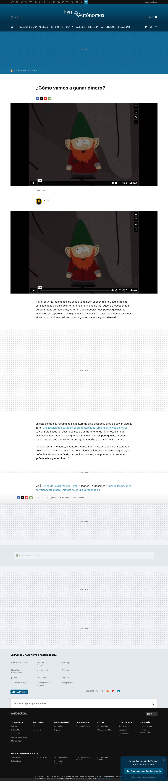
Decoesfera (123, 730)
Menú (18, 17)
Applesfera (15, 733)
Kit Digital (57, 27)
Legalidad (124, 27)
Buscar (152, 703)
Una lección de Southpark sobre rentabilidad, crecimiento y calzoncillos (85, 427)
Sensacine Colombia (58, 762)
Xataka (14, 726)
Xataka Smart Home (19, 737)
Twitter (151, 26)
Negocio (65, 678)
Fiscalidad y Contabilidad (33, 27)
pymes (14, 678)
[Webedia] (18, 713)
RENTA (69, 27)
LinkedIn (119, 690)
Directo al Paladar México (83, 758)
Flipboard (146, 26)
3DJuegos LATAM (40, 757)
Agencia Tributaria (87, 27)
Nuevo (149, 17)
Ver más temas (19, 692)
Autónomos (108, 27)
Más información (103, 778)
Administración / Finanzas (43, 663)
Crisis (34, 71)
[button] (46, 200)
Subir (149, 714)
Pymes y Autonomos (84, 13)
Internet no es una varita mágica (81, 489)
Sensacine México (61, 757)
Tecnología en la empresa (43, 684)
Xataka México (17, 757)
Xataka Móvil (16, 730)
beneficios (79, 498)
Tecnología (66, 670)
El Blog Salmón (146, 726)
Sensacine (58, 726)
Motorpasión (102, 726)
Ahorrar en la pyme (19, 683)
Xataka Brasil (16, 761)
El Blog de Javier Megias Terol (59, 485)
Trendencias (124, 726)
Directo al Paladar (83, 726)
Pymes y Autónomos (145, 731)
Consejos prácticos (19, 662)
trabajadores (67, 683)
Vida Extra (37, 730)
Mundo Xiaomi (17, 741)
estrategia (66, 498)
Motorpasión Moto (105, 730)
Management (51, 498)
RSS (108, 690)
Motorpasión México (102, 758)
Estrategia (66, 662)
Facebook (156, 26)
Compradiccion (125, 733)
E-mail (49, 98)
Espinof (57, 730)
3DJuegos (37, 726)
